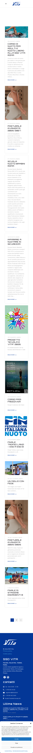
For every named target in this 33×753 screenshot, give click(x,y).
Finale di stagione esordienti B (15, 592)
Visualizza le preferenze (16, 747)
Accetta (16, 739)
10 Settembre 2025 (15, 537)
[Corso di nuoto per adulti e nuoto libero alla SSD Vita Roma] (16, 32)
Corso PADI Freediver (14, 400)
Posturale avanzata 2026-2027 (15, 128)
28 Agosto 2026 (14, 41)
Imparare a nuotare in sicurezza (14, 241)
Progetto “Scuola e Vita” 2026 (14, 342)
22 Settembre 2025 (15, 478)
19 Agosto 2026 (13, 237)
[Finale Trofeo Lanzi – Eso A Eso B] (16, 426)
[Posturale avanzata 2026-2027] (16, 103)
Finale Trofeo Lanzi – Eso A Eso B (16, 444)
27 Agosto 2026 (14, 123)
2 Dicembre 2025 (14, 439)
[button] (30, 723)
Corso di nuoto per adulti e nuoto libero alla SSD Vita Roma (16, 49)
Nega (16, 743)
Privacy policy (7, 651)
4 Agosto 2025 (13, 587)
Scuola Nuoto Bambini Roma (16, 163)
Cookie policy (7, 654)
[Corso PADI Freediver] (16, 377)
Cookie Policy (8, 750)
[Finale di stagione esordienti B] (16, 575)
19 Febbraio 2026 (14, 337)
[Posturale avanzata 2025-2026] (16, 517)
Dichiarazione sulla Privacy (20, 750)
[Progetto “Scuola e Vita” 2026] (16, 319)
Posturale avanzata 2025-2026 (15, 542)
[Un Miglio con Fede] (16, 468)
